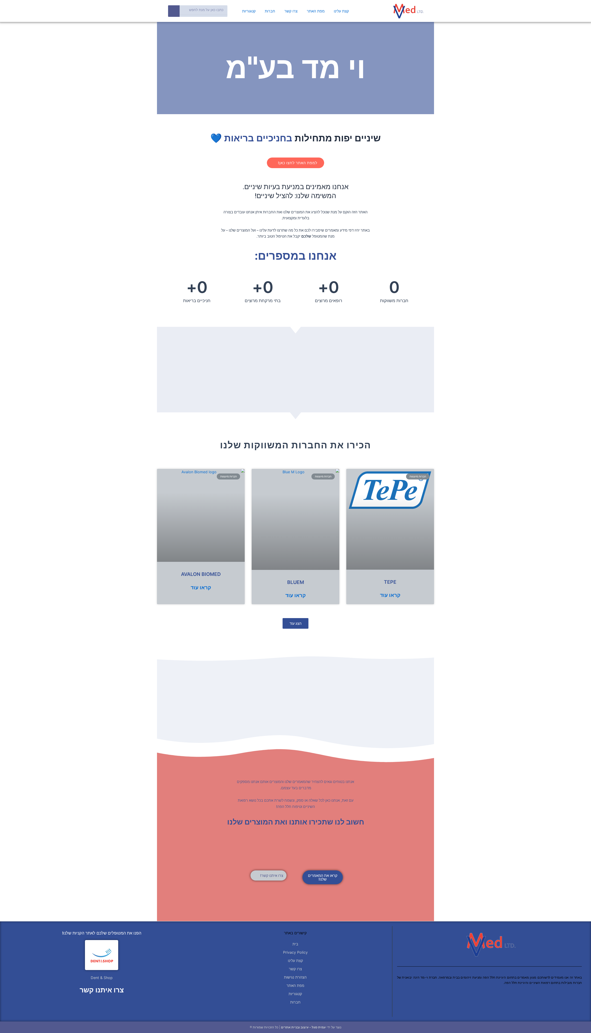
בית (295, 944)
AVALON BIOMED (201, 574)
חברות (270, 11)
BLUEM (295, 582)
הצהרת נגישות (295, 977)
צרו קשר (291, 11)
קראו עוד (390, 595)
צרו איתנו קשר (102, 990)
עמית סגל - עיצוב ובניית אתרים (303, 1027)
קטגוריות (249, 11)
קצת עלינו (341, 11)
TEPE (390, 582)
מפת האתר (316, 11)
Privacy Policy (295, 952)
